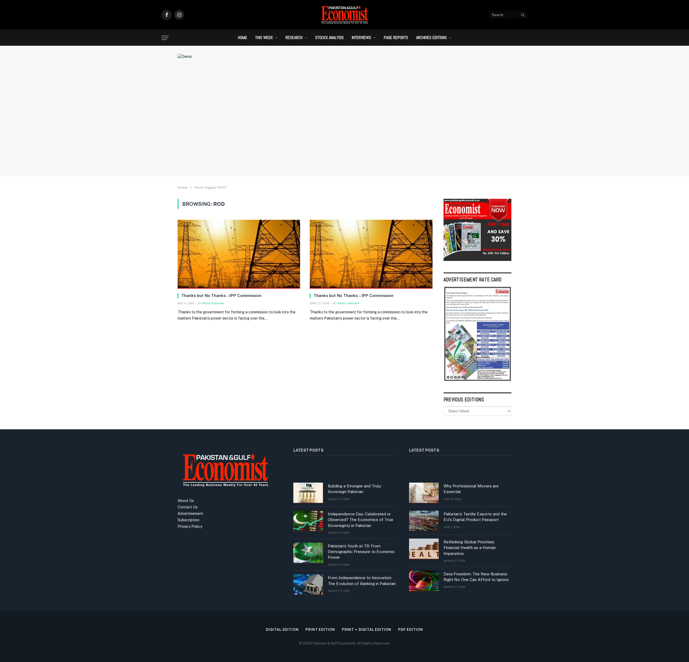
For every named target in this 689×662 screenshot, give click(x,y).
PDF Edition (410, 630)
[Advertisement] (344, 127)
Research (294, 37)
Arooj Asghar (213, 303)
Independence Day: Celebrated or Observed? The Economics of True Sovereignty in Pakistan (360, 520)
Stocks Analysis (329, 37)
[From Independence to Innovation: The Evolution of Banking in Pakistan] (308, 584)
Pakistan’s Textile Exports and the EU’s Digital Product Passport (475, 517)
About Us (186, 500)
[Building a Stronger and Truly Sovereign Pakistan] (308, 493)
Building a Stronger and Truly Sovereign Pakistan (354, 489)
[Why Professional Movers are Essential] (424, 493)
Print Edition (320, 630)
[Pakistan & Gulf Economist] (344, 15)
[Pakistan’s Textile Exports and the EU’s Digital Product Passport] (424, 521)
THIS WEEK (264, 37)
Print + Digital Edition (366, 630)
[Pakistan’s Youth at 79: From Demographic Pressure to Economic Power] (308, 553)
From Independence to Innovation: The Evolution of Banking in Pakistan (362, 580)
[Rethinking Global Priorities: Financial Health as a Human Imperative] (424, 549)
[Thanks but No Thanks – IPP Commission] (239, 254)
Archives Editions (431, 37)
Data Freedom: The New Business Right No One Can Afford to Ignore (476, 577)
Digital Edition (282, 630)
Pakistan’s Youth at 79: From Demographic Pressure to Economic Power (361, 552)
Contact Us (188, 507)
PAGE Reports (396, 37)
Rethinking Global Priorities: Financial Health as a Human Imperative (470, 548)
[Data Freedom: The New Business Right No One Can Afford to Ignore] (424, 581)
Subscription (188, 520)
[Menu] (164, 38)
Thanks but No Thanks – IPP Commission (221, 295)
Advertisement (190, 513)
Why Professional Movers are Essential (471, 489)
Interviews (361, 37)
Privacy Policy (190, 526)
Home (242, 37)
